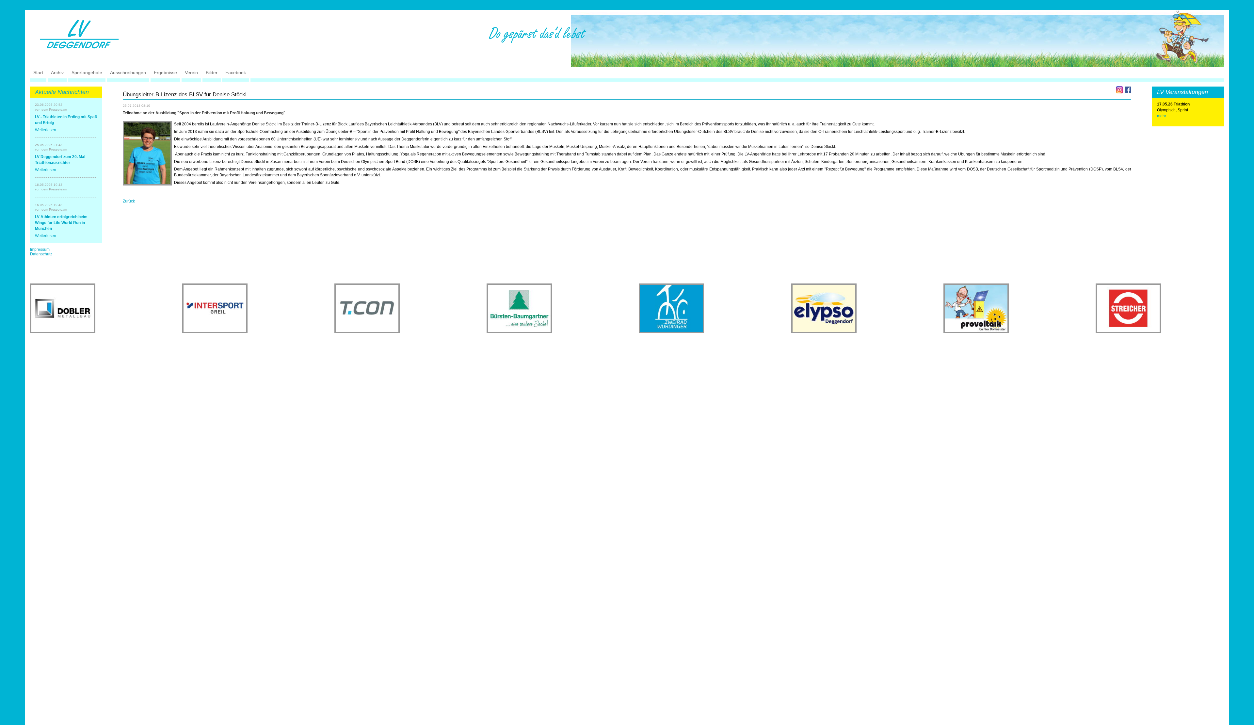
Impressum (40, 249)
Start (38, 72)
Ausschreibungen (128, 72)
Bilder (211, 72)
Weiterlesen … (48, 130)
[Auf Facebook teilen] (1128, 90)
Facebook (235, 72)
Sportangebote (87, 72)
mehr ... (1163, 116)
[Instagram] (1119, 89)
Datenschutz (41, 254)
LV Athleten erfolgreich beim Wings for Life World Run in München (61, 223)
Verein (191, 72)
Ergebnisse (165, 72)
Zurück (129, 201)
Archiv (57, 72)
